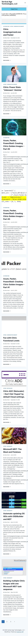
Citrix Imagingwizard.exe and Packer (12, 32)
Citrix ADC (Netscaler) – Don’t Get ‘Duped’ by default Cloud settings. (14, 394)
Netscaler (9, 388)
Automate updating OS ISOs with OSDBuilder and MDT (14, 516)
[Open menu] (25, 3)
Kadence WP (20, 632)
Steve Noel (7, 37)
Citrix (11, 26)
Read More (7, 60)
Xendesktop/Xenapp (19, 26)
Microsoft (9, 446)
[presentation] (14, 16)
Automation (6, 26)
